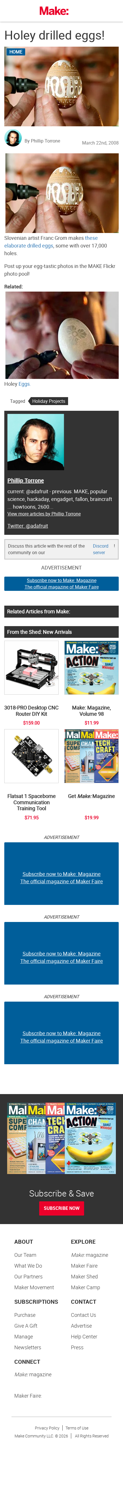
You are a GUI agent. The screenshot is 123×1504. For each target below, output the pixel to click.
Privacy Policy (47, 1428)
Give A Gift (25, 1325)
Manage (23, 1336)
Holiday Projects (48, 401)
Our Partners (28, 1276)
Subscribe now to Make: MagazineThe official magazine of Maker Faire (62, 583)
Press (77, 1347)
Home (15, 52)
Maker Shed (84, 1276)
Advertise (81, 1325)
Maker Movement (34, 1287)
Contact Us (83, 1314)
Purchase (24, 1314)
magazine (89, 1254)
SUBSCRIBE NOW (62, 1208)
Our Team (25, 1254)
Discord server (100, 549)
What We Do (28, 1265)
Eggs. (25, 383)
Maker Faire (84, 1265)
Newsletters (27, 1347)
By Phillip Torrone (42, 141)
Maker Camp (85, 1287)
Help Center (84, 1336)
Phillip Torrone (25, 480)
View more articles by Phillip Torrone (44, 514)
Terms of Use (77, 1428)
